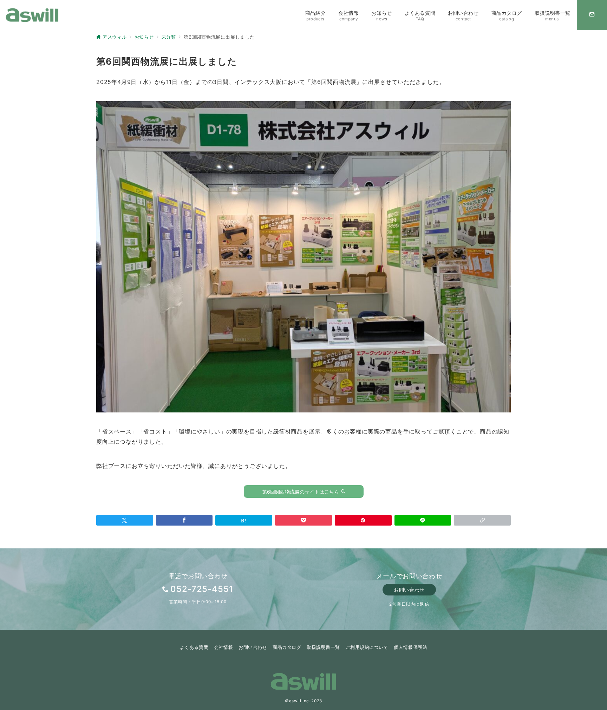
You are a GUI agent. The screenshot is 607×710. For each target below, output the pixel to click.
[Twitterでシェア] (124, 520)
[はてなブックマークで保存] (243, 520)
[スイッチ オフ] (592, 15)
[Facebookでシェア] (184, 520)
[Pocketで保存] (303, 520)
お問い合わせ (409, 590)
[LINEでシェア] (422, 520)
